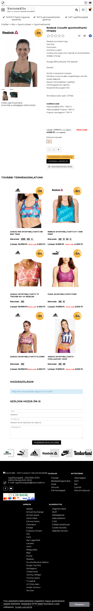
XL (49, 141)
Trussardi (30, 581)
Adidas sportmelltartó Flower (27, 357)
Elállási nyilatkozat (61, 524)
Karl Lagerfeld (33, 540)
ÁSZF (54, 512)
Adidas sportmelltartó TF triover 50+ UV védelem (24, 295)
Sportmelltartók (42, 24)
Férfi (76, 481)
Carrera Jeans (32, 521)
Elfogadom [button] (79, 604)
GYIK (54, 521)
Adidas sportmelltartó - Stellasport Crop (61, 358)
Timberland (32, 572)
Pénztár (55, 487)
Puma (29, 556)
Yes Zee (30, 590)
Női (13, 24)
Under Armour (33, 587)
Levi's (28, 546)
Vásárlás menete (60, 531)
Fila (28, 534)
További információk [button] (23, 607)
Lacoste (30, 543)
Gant (28, 537)
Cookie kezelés (59, 528)
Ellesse (29, 528)
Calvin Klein (31, 518)
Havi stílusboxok (82, 490)
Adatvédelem (58, 518)
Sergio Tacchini (33, 565)
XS (28, 239)
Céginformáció (59, 509)
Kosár (53, 484)
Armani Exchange (34, 512)
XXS (23, 239)
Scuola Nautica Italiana (37, 562)
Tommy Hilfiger (33, 575)
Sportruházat (24, 24)
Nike (28, 553)
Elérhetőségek (58, 490)
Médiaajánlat (58, 515)
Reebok (30, 559)
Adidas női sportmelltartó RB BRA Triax (26, 233)
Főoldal (4, 24)
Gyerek (77, 487)
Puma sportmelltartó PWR (62, 294)
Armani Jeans (32, 515)
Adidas (29, 509)
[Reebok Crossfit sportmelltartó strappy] (5, 94)
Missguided (31, 550)
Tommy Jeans (33, 578)
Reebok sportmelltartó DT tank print (65, 233)
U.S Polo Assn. (33, 584)
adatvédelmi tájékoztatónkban (21, 601)
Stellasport (31, 568)
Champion (31, 524)
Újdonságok (80, 478)
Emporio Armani (34, 531)
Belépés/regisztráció (60, 481)
